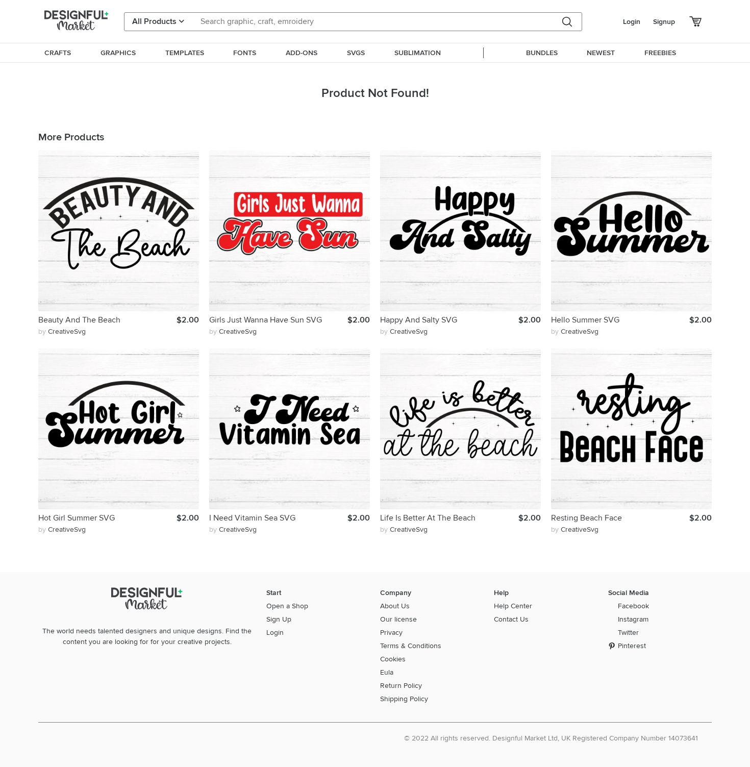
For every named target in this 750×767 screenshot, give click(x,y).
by (62, 331)
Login (631, 21)
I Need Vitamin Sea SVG (252, 518)
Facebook (633, 606)
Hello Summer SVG (585, 320)
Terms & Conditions (410, 645)
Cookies (393, 659)
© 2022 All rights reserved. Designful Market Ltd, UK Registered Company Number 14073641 (551, 738)
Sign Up (278, 619)
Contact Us (511, 619)
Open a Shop (287, 606)
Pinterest (632, 645)
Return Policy (401, 685)
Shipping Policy (404, 699)
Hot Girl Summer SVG (76, 518)
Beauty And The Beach (79, 320)
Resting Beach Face (586, 518)
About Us (395, 606)
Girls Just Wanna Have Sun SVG (265, 320)
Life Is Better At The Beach (428, 518)
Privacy (391, 632)
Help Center (513, 606)
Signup (664, 21)
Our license (398, 619)
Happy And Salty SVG (418, 320)
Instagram (633, 619)
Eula (386, 672)
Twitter (628, 632)
